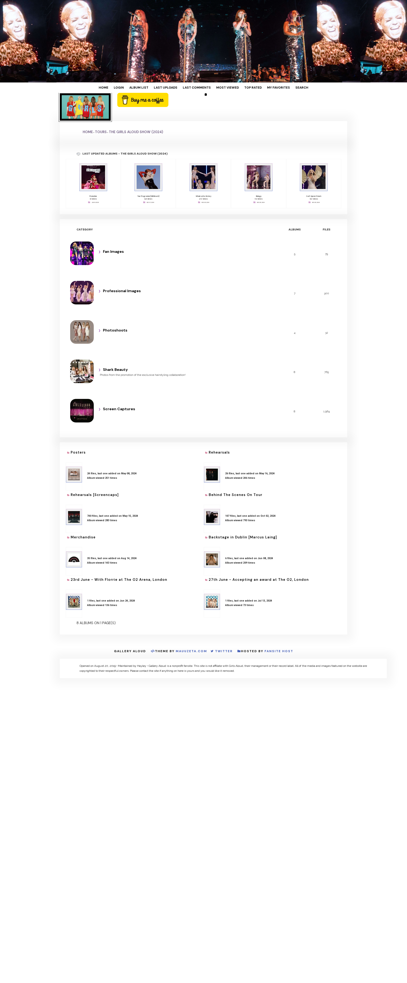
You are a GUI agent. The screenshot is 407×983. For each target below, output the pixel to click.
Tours (101, 109)
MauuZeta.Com (191, 614)
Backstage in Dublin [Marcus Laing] (243, 507)
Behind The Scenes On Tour (235, 469)
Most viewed (223, 87)
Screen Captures (118, 386)
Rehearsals (219, 430)
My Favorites (265, 87)
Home (121, 87)
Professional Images (120, 265)
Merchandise (83, 507)
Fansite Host (279, 614)
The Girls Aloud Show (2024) (136, 109)
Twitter (224, 614)
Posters (78, 430)
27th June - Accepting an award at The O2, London (259, 546)
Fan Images (112, 225)
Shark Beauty (114, 346)
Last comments (197, 87)
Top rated (244, 87)
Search (284, 87)
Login (132, 87)
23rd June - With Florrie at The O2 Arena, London (119, 546)
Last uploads (171, 87)
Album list (148, 87)
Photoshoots (114, 305)
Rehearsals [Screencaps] (95, 469)
